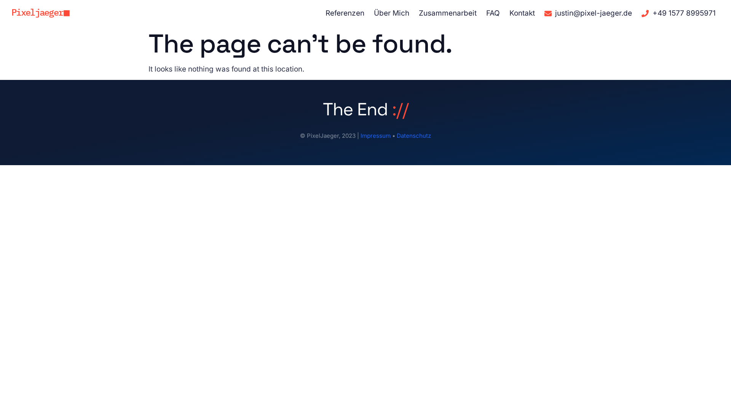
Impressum (376, 135)
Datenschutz (414, 135)
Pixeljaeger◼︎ (40, 12)
